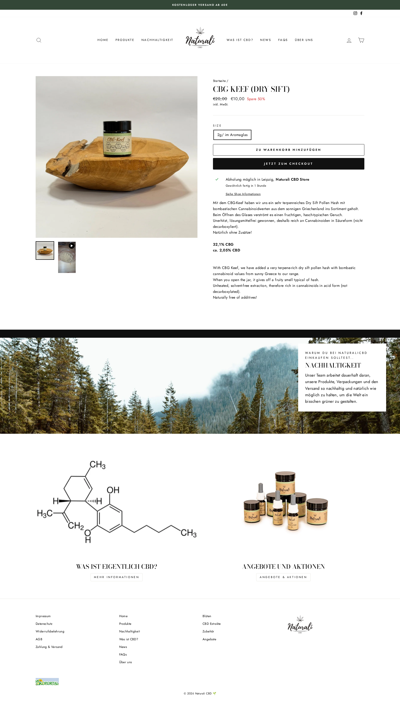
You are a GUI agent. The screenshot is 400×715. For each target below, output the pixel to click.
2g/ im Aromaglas (232, 134)
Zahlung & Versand (49, 646)
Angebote (209, 639)
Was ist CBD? (240, 40)
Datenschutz (44, 623)
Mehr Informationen (116, 577)
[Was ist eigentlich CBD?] (116, 505)
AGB (39, 639)
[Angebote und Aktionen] (283, 505)
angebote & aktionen (283, 577)
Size (217, 126)
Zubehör (208, 631)
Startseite (219, 80)
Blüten (207, 616)
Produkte (125, 40)
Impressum (43, 616)
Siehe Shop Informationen (243, 194)
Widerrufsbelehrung (50, 631)
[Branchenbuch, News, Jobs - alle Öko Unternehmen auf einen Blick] (47, 687)
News (265, 40)
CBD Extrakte (212, 623)
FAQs (283, 40)
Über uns (304, 40)
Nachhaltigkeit (157, 40)
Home (102, 40)
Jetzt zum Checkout (288, 163)
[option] (200, 4)
